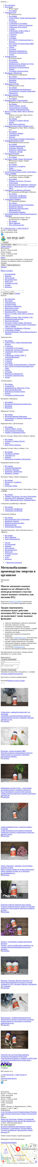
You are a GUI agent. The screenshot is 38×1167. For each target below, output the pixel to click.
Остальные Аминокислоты (18, 53)
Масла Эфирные (14, 223)
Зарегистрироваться (13, 265)
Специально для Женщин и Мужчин (17, 328)
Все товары (13, 11)
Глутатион (12, 49)
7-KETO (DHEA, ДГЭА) (17, 106)
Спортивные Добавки (12, 330)
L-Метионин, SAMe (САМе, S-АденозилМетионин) (19, 31)
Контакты (8, 287)
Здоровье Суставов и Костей (19, 120)
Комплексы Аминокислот (18, 51)
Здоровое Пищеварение (17, 146)
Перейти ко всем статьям (16, 680)
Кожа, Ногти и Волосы (17, 124)
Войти (3, 265)
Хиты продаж (9, 278)
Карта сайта (16, 1114)
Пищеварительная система (14, 319)
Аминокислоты (10, 302)
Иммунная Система (11, 308)
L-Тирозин (12, 38)
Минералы (12, 82)
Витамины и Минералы (13, 306)
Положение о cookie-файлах (10, 1128)
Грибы (11, 168)
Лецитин (12, 137)
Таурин (11, 54)
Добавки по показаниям (25, 1119)
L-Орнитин (13, 34)
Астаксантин (13, 62)
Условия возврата (24, 1112)
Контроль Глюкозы (11, 310)
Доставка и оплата (11, 283)
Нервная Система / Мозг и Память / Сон (19, 317)
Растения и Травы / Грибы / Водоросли (18, 323)
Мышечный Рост (15, 210)
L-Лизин (12, 29)
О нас (7, 557)
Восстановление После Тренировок (21, 205)
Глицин (11, 47)
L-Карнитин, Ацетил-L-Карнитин (21, 25)
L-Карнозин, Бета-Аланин (18, 27)
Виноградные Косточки (17, 65)
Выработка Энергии (16, 207)
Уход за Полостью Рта (16, 225)
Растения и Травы (15, 170)
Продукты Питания (11, 321)
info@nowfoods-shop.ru (9, 1078)
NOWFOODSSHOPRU (9, 1142)
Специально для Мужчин (18, 197)
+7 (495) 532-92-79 (22, 228)
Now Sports (9, 301)
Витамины (12, 80)
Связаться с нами (8, 1089)
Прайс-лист (9, 281)
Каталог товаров (8, 293)
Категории (13, 1119)
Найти (15, 244)
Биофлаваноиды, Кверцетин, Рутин (21, 64)
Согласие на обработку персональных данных (17, 1130)
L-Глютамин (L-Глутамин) (18, 23)
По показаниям (10, 274)
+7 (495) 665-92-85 (9, 228)
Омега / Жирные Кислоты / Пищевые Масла (20, 500)
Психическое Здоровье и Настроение (22, 139)
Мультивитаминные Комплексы (20, 89)
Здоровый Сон (14, 135)
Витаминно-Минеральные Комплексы (22, 78)
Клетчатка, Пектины (16, 148)
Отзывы (7, 285)
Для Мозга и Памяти (16, 133)
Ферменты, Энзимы (16, 152)
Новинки (8, 276)
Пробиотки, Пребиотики (17, 150)
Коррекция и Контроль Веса (18, 208)
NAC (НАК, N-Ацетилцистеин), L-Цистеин (20, 364)
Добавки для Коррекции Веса (19, 109)
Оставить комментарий (9, 659)
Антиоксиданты (10, 304)
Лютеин (11, 69)
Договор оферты (26, 1128)
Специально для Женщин (18, 196)
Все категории (10, 5)
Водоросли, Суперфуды (17, 166)
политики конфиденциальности (12, 674)
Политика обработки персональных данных (16, 1126)
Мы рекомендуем (11, 279)
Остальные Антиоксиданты (18, 71)
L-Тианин (12, 36)
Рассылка (8, 1114)
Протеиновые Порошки (17, 212)
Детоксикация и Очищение (18, 108)
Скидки (17, 293)
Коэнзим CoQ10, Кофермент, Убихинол (22, 185)
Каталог (5, 242)
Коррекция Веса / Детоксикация (16, 312)
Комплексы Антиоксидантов (19, 67)
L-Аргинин (13, 21)
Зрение (11, 122)
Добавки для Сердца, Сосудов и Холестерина (20, 496)
